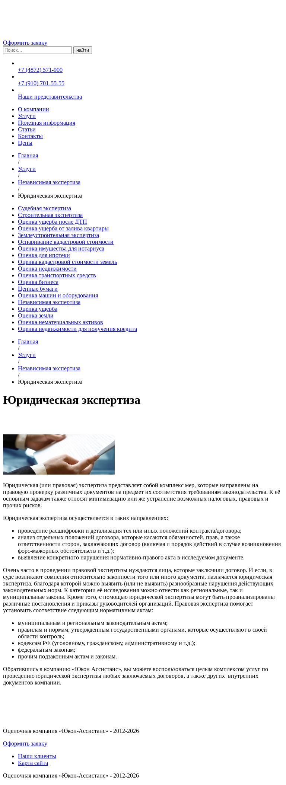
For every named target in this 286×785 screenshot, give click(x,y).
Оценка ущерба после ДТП (52, 221)
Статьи (27, 129)
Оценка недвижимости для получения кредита (77, 329)
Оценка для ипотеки (44, 255)
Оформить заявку (25, 42)
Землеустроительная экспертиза (58, 235)
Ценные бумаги (38, 288)
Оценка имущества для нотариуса (61, 248)
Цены (25, 143)
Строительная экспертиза (50, 215)
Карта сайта (33, 763)
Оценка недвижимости (47, 268)
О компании (33, 109)
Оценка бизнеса (38, 282)
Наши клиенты (37, 756)
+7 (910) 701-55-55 (41, 83)
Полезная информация (46, 122)
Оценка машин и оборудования (58, 295)
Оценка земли (36, 315)
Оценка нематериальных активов (60, 322)
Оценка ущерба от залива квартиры (63, 228)
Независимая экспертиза (49, 182)
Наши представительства (50, 96)
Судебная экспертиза (44, 208)
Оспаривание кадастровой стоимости (66, 242)
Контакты (30, 136)
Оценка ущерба (37, 309)
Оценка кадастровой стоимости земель (67, 262)
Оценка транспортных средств (57, 275)
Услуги (27, 116)
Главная (28, 155)
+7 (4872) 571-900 (40, 70)
